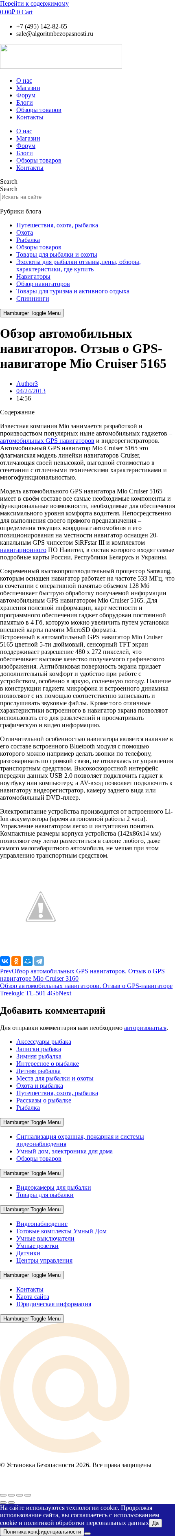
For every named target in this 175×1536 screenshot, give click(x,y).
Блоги (24, 102)
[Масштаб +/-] (3, 1495)
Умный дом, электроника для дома (64, 1151)
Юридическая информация (53, 1304)
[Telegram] (39, 961)
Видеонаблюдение (42, 1223)
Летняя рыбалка (38, 1070)
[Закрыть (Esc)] (27, 1495)
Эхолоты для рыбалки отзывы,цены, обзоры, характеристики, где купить (78, 265)
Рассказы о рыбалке (43, 1100)
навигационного (23, 549)
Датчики (28, 1253)
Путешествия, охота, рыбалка (57, 225)
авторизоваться (145, 1027)
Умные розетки (37, 1245)
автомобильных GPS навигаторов (47, 440)
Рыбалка (28, 239)
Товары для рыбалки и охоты (56, 254)
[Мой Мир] (28, 961)
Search (9, 181)
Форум (25, 95)
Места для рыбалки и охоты (55, 1078)
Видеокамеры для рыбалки (53, 1187)
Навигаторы (33, 276)
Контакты (30, 117)
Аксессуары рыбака (43, 1041)
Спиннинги (32, 298)
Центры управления (44, 1260)
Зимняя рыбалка (38, 1056)
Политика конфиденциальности (42, 1532)
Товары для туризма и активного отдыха (72, 291)
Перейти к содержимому (34, 3)
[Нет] (87, 1533)
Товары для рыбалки (45, 1194)
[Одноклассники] (16, 961)
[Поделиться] (19, 1495)
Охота (24, 232)
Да (155, 1523)
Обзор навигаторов (43, 283)
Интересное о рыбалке (47, 1063)
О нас (24, 80)
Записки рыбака (38, 1048)
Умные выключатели (45, 1238)
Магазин (28, 87)
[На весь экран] (11, 1495)
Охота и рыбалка (39, 1085)
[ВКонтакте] (5, 961)
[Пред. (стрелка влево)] (3, 1502)
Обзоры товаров (38, 109)
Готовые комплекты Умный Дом (61, 1231)
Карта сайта (32, 1296)
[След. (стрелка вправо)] (11, 1502)
